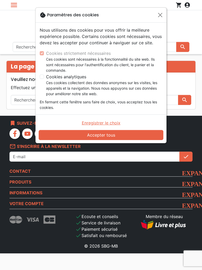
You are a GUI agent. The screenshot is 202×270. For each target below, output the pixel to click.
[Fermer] (160, 15)
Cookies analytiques (66, 76)
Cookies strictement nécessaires (78, 53)
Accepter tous (101, 135)
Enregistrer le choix (101, 123)
